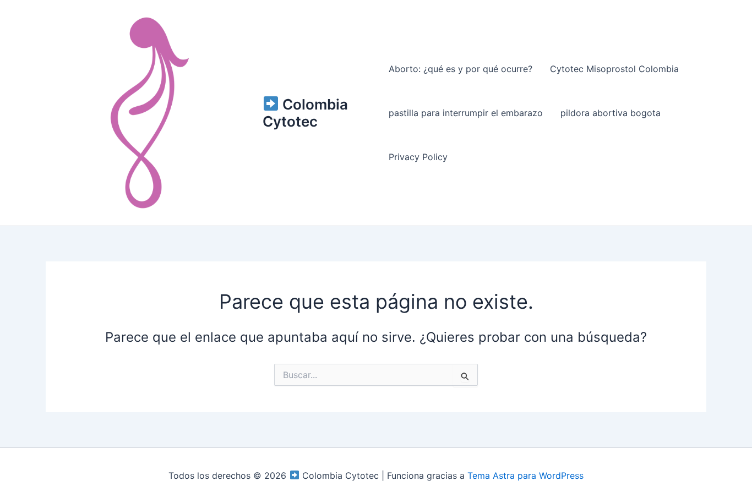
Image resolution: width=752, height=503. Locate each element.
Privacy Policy (418, 156)
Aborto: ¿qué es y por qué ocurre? (460, 68)
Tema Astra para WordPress (525, 475)
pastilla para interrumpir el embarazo (466, 112)
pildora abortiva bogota (610, 112)
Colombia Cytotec (305, 113)
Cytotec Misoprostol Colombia (614, 68)
